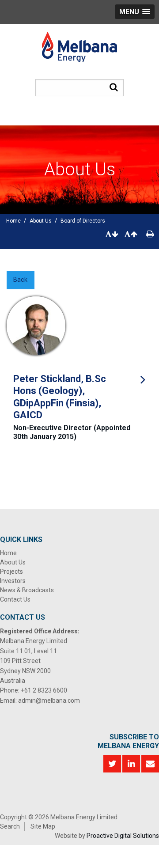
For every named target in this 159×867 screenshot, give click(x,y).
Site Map (42, 826)
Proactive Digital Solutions (123, 835)
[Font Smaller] (112, 234)
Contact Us (15, 599)
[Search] (113, 87)
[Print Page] (150, 234)
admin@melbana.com (49, 700)
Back (20, 280)
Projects (11, 571)
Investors (13, 580)
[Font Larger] (131, 234)
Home (8, 553)
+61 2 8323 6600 (44, 690)
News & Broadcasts (27, 590)
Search (10, 826)
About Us (13, 562)
